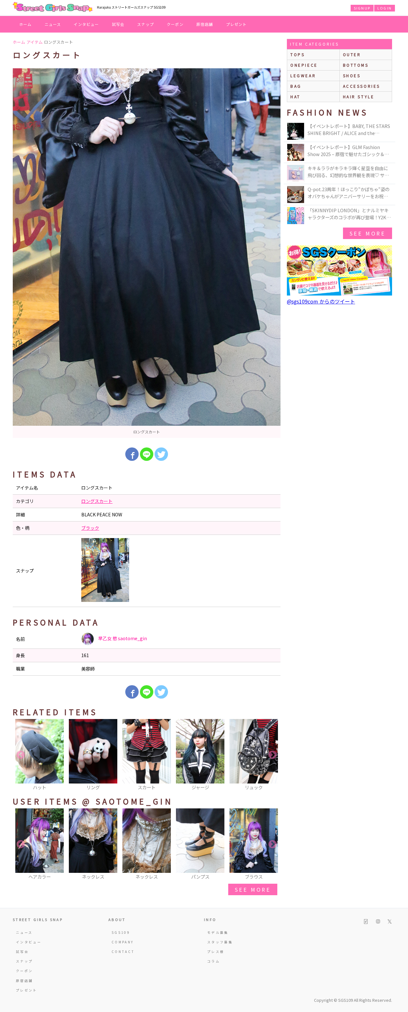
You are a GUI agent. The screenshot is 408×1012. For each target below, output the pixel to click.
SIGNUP (362, 8)
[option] (146, 253)
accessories (362, 86)
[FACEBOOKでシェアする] (132, 454)
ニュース (53, 24)
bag (296, 86)
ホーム (25, 24)
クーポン (175, 24)
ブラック (90, 528)
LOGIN (384, 8)
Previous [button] (21, 755)
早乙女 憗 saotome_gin (122, 638)
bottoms (356, 65)
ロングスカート (97, 501)
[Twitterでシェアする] (161, 454)
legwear (303, 75)
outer (352, 54)
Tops (297, 54)
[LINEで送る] (146, 454)
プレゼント (236, 24)
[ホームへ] (52, 7)
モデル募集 (218, 932)
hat (295, 96)
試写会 (118, 24)
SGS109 (121, 932)
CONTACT (123, 951)
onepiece (304, 65)
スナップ (145, 24)
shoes (352, 75)
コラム (213, 961)
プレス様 (215, 951)
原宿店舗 (204, 24)
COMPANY (123, 942)
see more (253, 889)
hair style (359, 96)
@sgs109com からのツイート (321, 301)
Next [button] (272, 755)
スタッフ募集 (220, 942)
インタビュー (86, 24)
